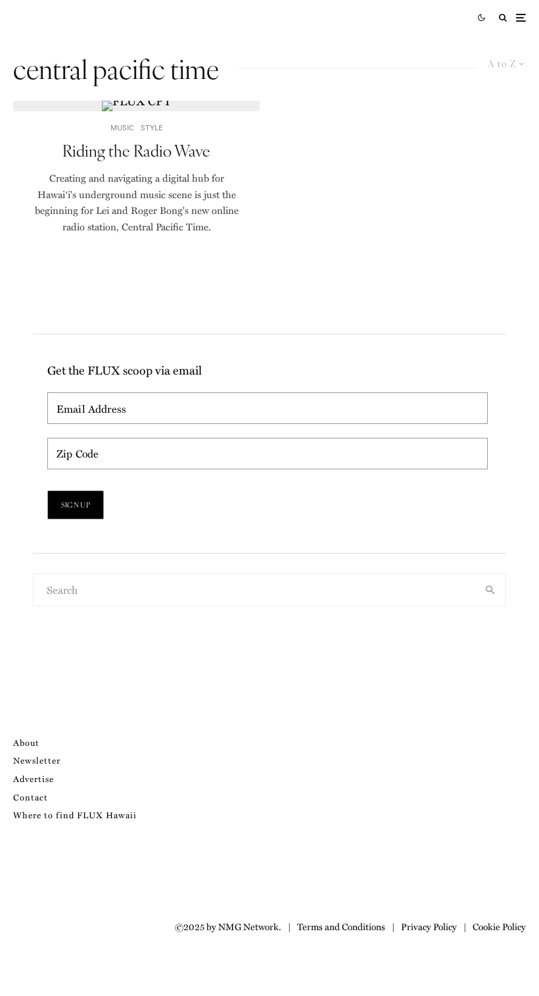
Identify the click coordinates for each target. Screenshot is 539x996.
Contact (30, 797)
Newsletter (36, 760)
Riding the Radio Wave (136, 150)
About (26, 742)
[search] (490, 590)
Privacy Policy (429, 926)
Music (122, 127)
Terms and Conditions (341, 926)
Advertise (33, 778)
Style (152, 127)
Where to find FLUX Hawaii (75, 814)
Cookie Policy (499, 926)
